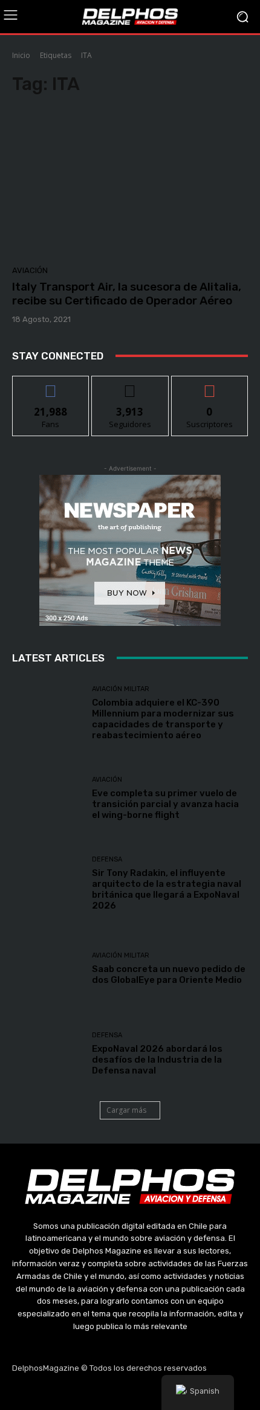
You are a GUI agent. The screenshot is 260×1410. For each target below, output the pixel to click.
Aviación (30, 270)
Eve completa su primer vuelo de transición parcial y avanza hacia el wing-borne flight (165, 804)
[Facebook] (72, 1391)
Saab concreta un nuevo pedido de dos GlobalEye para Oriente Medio (168, 974)
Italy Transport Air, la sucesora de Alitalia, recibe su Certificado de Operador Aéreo (126, 293)
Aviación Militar (120, 689)
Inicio (21, 55)
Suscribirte (209, 385)
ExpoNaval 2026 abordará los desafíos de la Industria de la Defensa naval (157, 1059)
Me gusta (51, 385)
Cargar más (126, 1110)
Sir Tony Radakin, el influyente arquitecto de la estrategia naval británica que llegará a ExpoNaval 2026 (166, 889)
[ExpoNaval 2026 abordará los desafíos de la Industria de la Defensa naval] (47, 1054)
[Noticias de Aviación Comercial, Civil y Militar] (130, 16)
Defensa (107, 859)
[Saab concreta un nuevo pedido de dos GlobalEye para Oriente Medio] (47, 968)
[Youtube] (159, 1391)
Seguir (130, 385)
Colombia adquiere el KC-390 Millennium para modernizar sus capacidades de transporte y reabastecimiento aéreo (163, 719)
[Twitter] (130, 1391)
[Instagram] (101, 1391)
